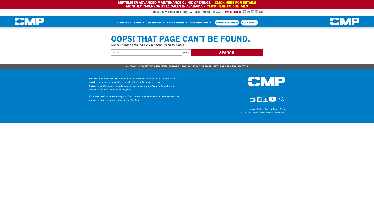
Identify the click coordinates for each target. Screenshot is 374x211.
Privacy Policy (279, 109)
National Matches (199, 22)
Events (137, 22)
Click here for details (235, 2)
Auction (131, 66)
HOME (156, 12)
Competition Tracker (227, 22)
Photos (244, 12)
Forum (186, 66)
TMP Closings (233, 12)
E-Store (174, 66)
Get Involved (122, 22)
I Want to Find (154, 22)
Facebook (252, 12)
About (206, 12)
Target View (228, 66)
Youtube (261, 12)
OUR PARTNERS (191, 12)
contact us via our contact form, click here (119, 100)
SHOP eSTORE (249, 22)
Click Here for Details (227, 6)
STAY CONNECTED (171, 12)
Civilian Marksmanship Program (29, 22)
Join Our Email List (205, 66)
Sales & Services (175, 22)
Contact (217, 12)
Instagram (256, 12)
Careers (268, 109)
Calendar (248, 12)
